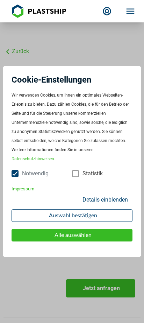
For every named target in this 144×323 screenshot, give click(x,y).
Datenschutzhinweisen (33, 158)
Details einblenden (105, 199)
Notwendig (35, 173)
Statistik (92, 173)
